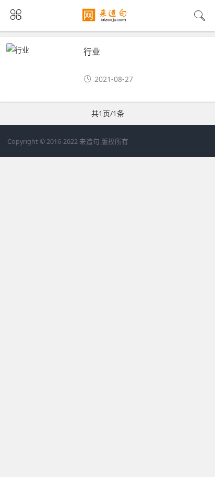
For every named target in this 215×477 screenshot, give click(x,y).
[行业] (40, 49)
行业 (91, 51)
